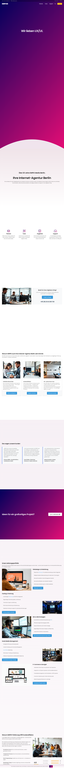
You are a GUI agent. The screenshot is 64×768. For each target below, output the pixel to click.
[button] (55, 4)
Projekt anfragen (47, 297)
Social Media (5, 650)
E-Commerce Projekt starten (40, 683)
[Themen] (8, 231)
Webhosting (11, 596)
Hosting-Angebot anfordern (8, 612)
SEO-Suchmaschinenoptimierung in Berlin (42, 635)
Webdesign (40, 572)
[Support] (55, 231)
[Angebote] (39, 231)
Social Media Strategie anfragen (9, 659)
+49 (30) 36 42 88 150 (47, 301)
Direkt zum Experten (12, 393)
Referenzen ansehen (52, 393)
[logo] (5, 4)
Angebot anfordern (32, 393)
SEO (51, 619)
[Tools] (24, 231)
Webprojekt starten (38, 588)
